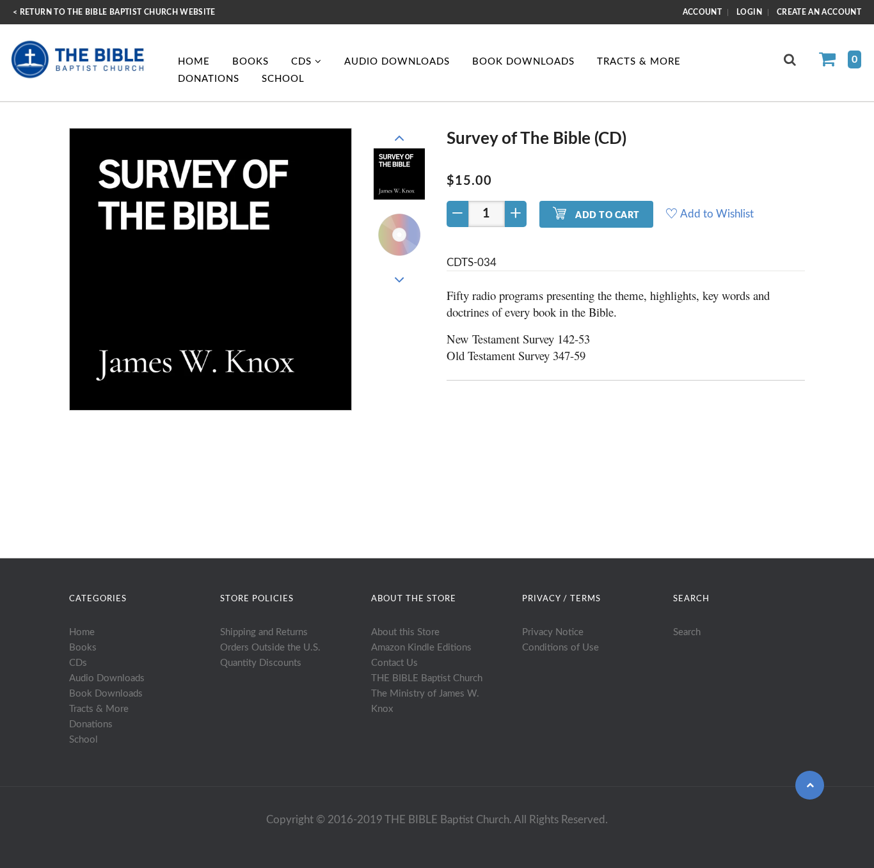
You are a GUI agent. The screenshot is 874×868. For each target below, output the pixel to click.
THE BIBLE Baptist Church (426, 678)
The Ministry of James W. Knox (425, 701)
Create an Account (819, 12)
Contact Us (394, 663)
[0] (832, 61)
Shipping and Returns (264, 632)
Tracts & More (639, 62)
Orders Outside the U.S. (270, 647)
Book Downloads (523, 62)
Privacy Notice (553, 632)
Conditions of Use (560, 647)
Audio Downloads (397, 62)
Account (702, 12)
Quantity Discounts (260, 663)
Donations (208, 79)
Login (749, 12)
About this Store (405, 632)
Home (194, 62)
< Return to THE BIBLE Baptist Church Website (114, 12)
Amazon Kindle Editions (421, 647)
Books (250, 62)
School (283, 79)
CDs (303, 62)
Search (687, 632)
